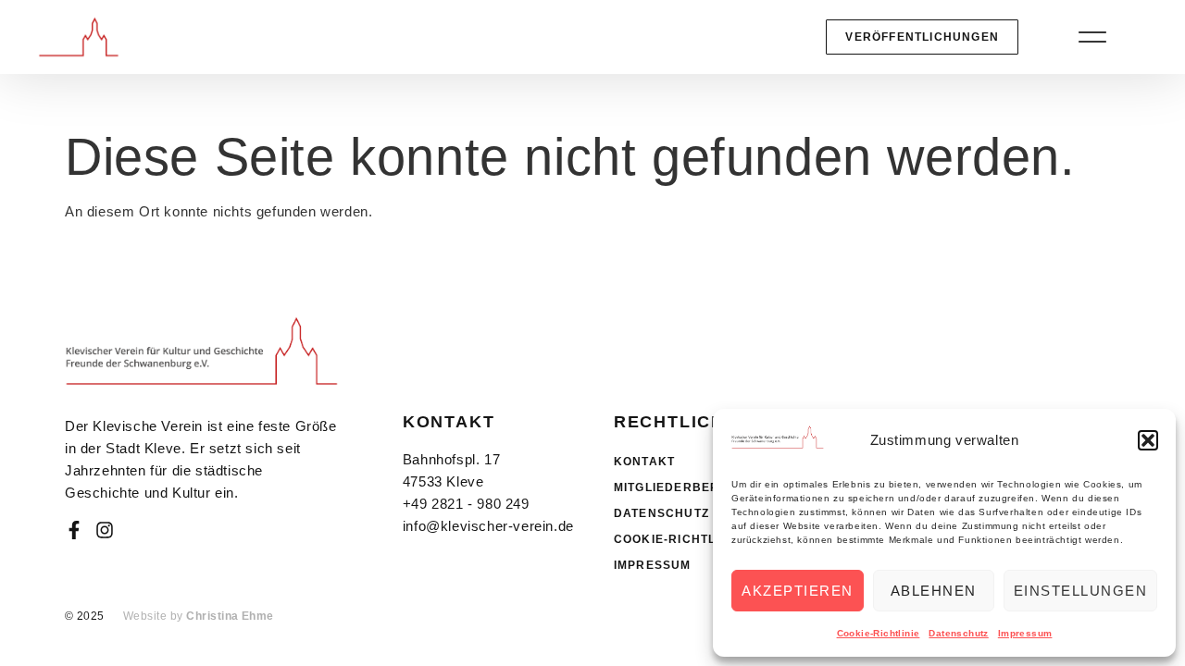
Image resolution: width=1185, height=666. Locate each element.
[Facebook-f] (74, 530)
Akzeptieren (798, 590)
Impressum (1025, 633)
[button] (1148, 440)
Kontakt (644, 461)
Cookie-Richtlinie (878, 633)
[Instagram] (104, 530)
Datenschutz (958, 633)
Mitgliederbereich (682, 487)
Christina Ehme (230, 616)
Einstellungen (1081, 590)
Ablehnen (934, 590)
